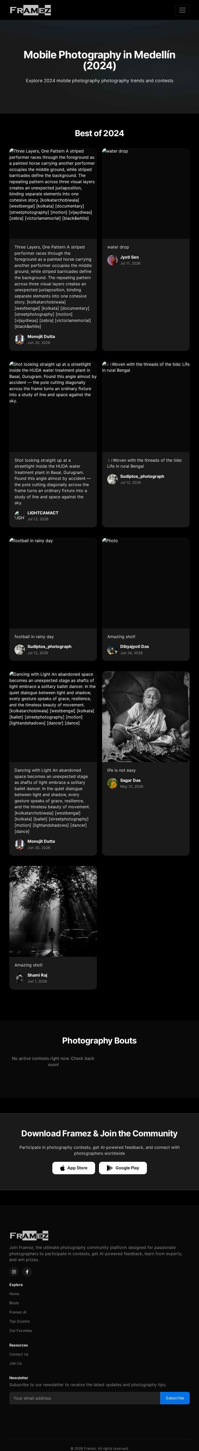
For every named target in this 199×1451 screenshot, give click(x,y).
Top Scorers (19, 1321)
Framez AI (17, 1312)
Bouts (14, 1303)
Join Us (15, 1363)
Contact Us (18, 1354)
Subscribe (175, 1397)
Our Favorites (20, 1330)
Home (14, 1293)
